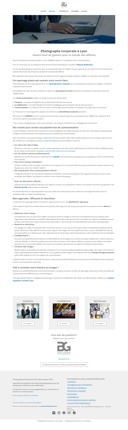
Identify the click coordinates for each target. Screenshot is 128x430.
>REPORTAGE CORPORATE (76, 388)
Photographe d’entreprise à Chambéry (77, 421)
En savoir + (28, 323)
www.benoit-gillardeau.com (48, 406)
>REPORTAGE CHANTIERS (76, 391)
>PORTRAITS (71, 382)
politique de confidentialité (30, 395)
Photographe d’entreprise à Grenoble (50, 421)
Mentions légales (17, 395)
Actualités (75, 11)
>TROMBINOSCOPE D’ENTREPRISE (79, 385)
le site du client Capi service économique (59, 151)
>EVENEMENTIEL (73, 397)
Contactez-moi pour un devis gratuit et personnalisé (64, 364)
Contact (84, 11)
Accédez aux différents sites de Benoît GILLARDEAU (27, 403)
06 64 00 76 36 (64, 359)
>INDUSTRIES (72, 394)
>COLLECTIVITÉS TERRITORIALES (78, 403)
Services (52, 11)
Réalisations (64, 11)
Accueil (43, 11)
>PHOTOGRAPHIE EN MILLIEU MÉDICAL (81, 400)
